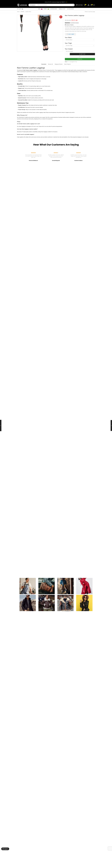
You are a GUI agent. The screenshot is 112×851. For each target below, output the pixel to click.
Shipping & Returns (59, 64)
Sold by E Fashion (70, 24)
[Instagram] (19, 9)
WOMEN (46, 9)
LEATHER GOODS (53, 9)
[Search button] (73, 5)
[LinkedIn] (22, 9)
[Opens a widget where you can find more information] (5, 849)
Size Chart (71, 34)
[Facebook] (17, 9)
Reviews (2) (50, 64)
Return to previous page (90, 11)
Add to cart (83, 54)
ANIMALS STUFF (62, 9)
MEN (40, 9)
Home (18, 11)
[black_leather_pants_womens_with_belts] (21, 28)
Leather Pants (28, 11)
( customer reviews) (74, 22)
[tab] (43, 64)
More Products (67, 64)
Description (43, 64)
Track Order (80, 5)
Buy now (80, 59)
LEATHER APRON (70, 9)
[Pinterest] (20, 9)
